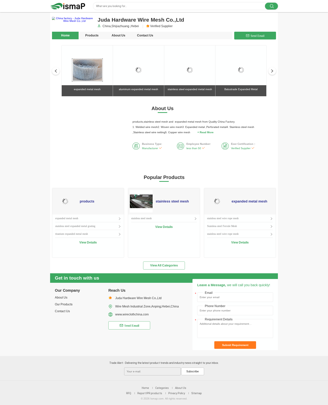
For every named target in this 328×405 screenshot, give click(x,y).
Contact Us (145, 35)
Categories (162, 388)
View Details (88, 242)
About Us (118, 35)
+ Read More (205, 132)
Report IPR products (149, 393)
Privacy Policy (176, 393)
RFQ (128, 393)
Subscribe (192, 371)
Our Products (64, 304)
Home (65, 35)
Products (92, 35)
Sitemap (196, 393)
